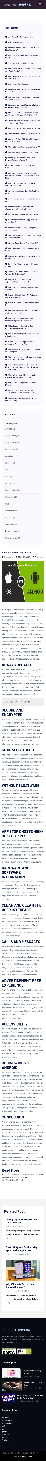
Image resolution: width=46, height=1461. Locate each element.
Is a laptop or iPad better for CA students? (21, 1221)
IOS (3, 1426)
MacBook (6, 1434)
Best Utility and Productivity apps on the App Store (21, 1249)
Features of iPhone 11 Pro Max (15, 1177)
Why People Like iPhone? (12, 1180)
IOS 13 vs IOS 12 (22, 702)
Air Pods (5, 1418)
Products (5, 1440)
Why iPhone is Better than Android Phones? (20, 1285)
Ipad (3, 1429)
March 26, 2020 (24, 557)
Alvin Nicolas (39, 557)
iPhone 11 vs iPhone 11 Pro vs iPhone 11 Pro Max (23, 1174)
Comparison (8, 557)
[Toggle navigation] (40, 4)
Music (4, 1437)
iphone (4, 1432)
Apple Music (7, 1420)
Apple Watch (7, 1423)
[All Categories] (23, 423)
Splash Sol (31, 1457)
